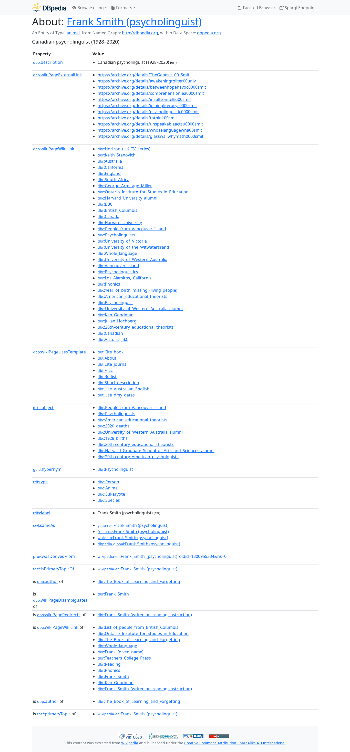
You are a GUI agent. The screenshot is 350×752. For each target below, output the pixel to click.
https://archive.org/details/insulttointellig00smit (144, 99)
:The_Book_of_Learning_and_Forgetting (139, 581)
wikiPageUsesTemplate (59, 352)
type (40, 482)
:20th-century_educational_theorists (136, 327)
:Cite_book (111, 352)
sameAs (44, 525)
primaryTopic (53, 714)
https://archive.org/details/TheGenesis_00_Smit (143, 75)
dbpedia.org (209, 33)
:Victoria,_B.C (113, 339)
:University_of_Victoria (122, 241)
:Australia (110, 161)
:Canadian (110, 333)
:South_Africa (113, 179)
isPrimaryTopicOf (53, 569)
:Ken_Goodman (115, 315)
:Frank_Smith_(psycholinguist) (137, 569)
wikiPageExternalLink (57, 75)
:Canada (108, 216)
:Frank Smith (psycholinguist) (133, 525)
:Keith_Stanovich (117, 155)
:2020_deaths (113, 426)
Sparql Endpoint (300, 8)
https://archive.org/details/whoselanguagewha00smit (150, 130)
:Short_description (118, 382)
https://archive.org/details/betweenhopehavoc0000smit (152, 87)
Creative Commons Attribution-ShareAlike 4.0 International (234, 742)
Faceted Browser (258, 8)
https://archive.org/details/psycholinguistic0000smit (148, 111)
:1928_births (113, 438)
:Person (108, 482)
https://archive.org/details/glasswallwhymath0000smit (150, 136)
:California (110, 167)
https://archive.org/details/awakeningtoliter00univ (147, 81)
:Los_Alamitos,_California (125, 278)
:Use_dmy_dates (116, 395)
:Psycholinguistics (118, 272)
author (47, 581)
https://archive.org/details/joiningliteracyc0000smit (147, 105)
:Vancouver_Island (118, 265)
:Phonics (109, 284)
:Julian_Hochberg (117, 321)
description (48, 62)
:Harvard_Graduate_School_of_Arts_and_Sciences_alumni (156, 450)
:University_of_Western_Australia (132, 259)
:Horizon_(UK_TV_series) (124, 149)
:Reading (109, 664)
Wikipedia (129, 742)
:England (109, 173)
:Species (109, 500)
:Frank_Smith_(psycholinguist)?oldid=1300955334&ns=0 (162, 556)
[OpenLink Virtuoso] (130, 735)
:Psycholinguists (116, 235)
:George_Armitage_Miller (125, 186)
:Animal (108, 488)
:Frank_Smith (113, 594)
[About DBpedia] (49, 7)
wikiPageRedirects (58, 615)
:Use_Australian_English (123, 389)
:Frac (105, 370)
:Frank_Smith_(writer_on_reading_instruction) (145, 615)
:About (107, 358)
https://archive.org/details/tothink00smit (137, 118)
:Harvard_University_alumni (127, 198)
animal (73, 33)
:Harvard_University (120, 222)
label (41, 513)
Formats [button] (123, 8)
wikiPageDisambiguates (60, 600)
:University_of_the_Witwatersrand (133, 247)
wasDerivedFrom (54, 556)
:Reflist (107, 376)
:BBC (105, 204)
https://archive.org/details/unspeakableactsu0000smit (150, 124)
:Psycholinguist (115, 302)
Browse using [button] (90, 8)
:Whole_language (117, 253)
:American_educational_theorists (132, 296)
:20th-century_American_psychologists (138, 456)
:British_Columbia (118, 210)
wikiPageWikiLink (53, 149)
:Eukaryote (111, 494)
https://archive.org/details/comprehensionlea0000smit (151, 93)
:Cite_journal (113, 364)
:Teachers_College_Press (124, 658)
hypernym (47, 469)
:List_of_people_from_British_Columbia (138, 627)
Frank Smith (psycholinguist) (134, 21)
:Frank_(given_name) (120, 652)
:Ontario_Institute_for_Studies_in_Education (143, 192)
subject (43, 407)
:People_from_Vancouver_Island (132, 229)
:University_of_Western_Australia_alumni (140, 308)
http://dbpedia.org (140, 33)
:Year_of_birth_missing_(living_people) (137, 290)
